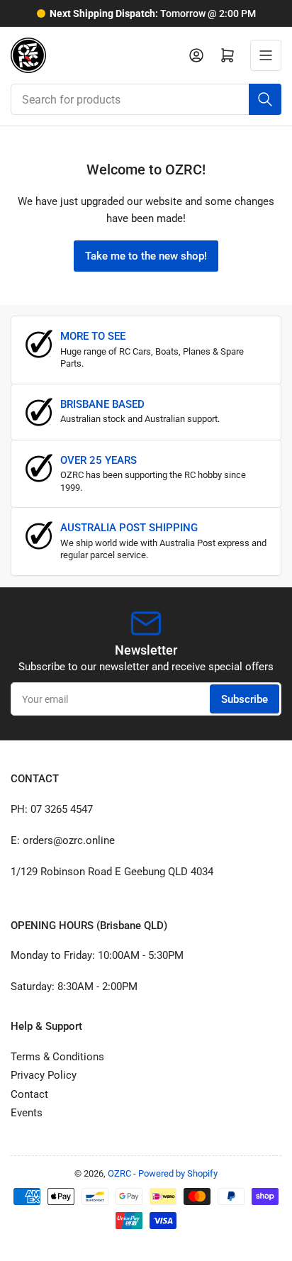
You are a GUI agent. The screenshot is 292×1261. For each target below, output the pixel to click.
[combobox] (146, 99)
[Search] (265, 99)
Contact (29, 1094)
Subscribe (244, 699)
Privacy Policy (44, 1075)
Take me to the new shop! (146, 256)
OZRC (119, 1173)
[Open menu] (265, 55)
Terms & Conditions (57, 1056)
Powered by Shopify (178, 1173)
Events (27, 1112)
